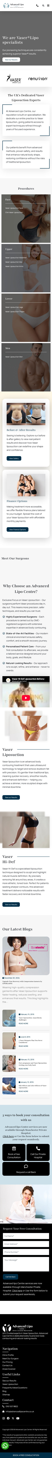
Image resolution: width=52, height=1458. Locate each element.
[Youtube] (17, 1418)
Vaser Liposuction (10, 1384)
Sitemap (6, 1394)
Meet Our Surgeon (10, 1358)
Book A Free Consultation (26, 1455)
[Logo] (13, 5)
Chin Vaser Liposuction (14, 212)
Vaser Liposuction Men (14, 357)
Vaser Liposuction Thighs (14, 311)
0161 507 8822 (11, 1406)
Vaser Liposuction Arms (14, 266)
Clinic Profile (8, 1355)
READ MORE (23, 1023)
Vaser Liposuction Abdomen (16, 257)
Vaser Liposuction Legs (14, 307)
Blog (4, 1391)
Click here (8, 1136)
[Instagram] (3, 1418)
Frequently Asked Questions (14, 1387)
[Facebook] (8, 1418)
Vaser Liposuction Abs (13, 262)
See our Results (11, 797)
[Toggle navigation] (47, 5)
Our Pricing (7, 1362)
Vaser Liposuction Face (14, 208)
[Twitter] (13, 1418)
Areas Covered (8, 1369)
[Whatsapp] (5, 1445)
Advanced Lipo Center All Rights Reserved (31, 1429)
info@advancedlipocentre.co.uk (19, 1411)
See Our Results (11, 60)
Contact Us (7, 1365)
